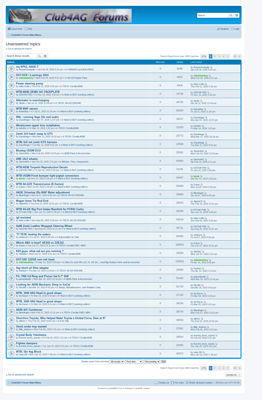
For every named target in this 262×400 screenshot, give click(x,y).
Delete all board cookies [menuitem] (201, 382)
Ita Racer (23, 296)
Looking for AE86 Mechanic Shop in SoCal (43, 284)
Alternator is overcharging (32, 100)
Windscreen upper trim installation (38, 125)
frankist (22, 270)
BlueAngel (24, 195)
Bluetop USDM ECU (28, 150)
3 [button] (219, 56)
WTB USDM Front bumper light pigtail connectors (47, 175)
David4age (24, 120)
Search (231, 15)
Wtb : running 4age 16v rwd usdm (37, 117)
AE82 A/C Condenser (29, 309)
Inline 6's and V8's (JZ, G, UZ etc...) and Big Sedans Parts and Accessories (102, 262)
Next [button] (240, 56)
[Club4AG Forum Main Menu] (70, 15)
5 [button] (227, 56)
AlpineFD (23, 203)
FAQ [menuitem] (30, 29)
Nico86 (22, 287)
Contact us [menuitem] (163, 382)
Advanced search (236, 15)
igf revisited (23, 217)
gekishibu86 (25, 279)
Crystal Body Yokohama (31, 334)
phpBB (113, 388)
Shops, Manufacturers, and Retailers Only (80, 287)
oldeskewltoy (26, 78)
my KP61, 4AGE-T (27, 66)
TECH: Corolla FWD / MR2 (72, 245)
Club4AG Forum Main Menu (26, 382)
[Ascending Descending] (152, 361)
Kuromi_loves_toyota (29, 337)
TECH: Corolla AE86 (73, 86)
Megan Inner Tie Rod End (32, 200)
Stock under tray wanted (31, 326)
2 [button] (215, 56)
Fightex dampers (26, 343)
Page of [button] (204, 56)
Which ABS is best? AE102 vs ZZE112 (40, 242)
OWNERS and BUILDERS (81, 69)
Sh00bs (23, 254)
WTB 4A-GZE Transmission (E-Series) (39, 184)
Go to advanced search (20, 48)
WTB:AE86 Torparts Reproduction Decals (42, 167)
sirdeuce (23, 237)
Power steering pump (29, 83)
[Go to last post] (211, 67)
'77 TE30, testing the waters (33, 234)
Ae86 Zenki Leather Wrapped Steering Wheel (44, 225)
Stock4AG (24, 153)
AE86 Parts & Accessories (77, 153)
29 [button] (235, 56)
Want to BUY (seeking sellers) (79, 94)
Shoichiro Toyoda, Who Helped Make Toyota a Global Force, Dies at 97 (60, 318)
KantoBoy (24, 111)
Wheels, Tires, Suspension (75, 161)
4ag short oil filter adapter (32, 267)
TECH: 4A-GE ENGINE (69, 103)
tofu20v (22, 128)
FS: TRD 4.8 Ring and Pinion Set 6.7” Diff (42, 276)
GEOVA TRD (25, 94)
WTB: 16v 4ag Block (28, 351)
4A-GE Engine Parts (77, 78)
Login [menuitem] (236, 29)
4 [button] (223, 56)
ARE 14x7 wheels (27, 158)
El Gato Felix (25, 212)
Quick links (17, 29)
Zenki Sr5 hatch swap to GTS (34, 133)
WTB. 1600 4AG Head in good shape (39, 293)
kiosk (22, 178)
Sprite (22, 103)
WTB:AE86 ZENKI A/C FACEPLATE (38, 91)
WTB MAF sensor (27, 108)
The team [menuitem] (179, 382)
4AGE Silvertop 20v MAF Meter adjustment (43, 192)
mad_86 (23, 354)
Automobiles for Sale (69, 237)
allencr (22, 321)
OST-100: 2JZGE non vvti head (35, 259)
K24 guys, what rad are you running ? (40, 251)
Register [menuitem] (225, 29)
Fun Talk (64, 321)
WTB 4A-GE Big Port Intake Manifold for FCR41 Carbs (50, 209)
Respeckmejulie (27, 69)
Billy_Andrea (25, 329)
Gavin (22, 187)
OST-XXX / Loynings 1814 (32, 75)
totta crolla (24, 86)
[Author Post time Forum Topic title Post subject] (134, 361)
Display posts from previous (95, 361)
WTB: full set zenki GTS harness (36, 142)
